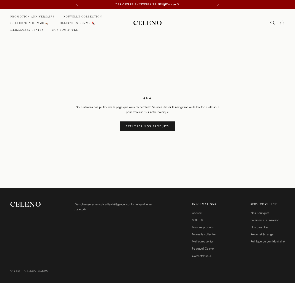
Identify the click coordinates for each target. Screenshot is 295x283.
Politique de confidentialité (268, 241)
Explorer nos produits (147, 126)
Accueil (196, 213)
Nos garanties (259, 227)
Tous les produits (203, 227)
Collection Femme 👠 (76, 23)
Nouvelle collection (82, 16)
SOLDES (197, 220)
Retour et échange (262, 234)
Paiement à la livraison (265, 220)
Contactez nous (201, 256)
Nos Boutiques (65, 29)
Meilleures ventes (27, 29)
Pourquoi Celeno (203, 248)
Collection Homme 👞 (29, 23)
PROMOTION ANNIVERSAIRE (32, 16)
